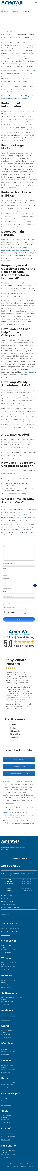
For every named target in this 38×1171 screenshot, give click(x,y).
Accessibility (5, 914)
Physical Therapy (16, 734)
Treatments (12, 724)
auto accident (30, 372)
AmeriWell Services (8, 904)
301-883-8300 (6, 1105)
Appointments (6, 911)
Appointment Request (19, 774)
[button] (35, 585)
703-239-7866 (6, 1157)
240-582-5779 (5, 1055)
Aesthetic (14, 737)
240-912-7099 (5, 1004)
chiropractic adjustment (25, 255)
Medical (13, 728)
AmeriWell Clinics (9, 812)
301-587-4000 (6, 952)
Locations (5, 898)
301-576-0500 (5, 935)
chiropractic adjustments (18, 172)
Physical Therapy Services (10, 908)
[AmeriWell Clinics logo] (19, 842)
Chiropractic (15, 731)
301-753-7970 (5, 1140)
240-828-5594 (6, 1072)
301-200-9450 (6, 1122)
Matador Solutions (27, 1166)
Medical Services (7, 901)
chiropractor (18, 792)
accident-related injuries (24, 823)
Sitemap (8, 1166)
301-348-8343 (6, 969)
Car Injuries (12, 740)
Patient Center (19, 767)
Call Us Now (19, 760)
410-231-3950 (5, 1020)
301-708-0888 (6, 1037)
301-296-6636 (5, 987)
